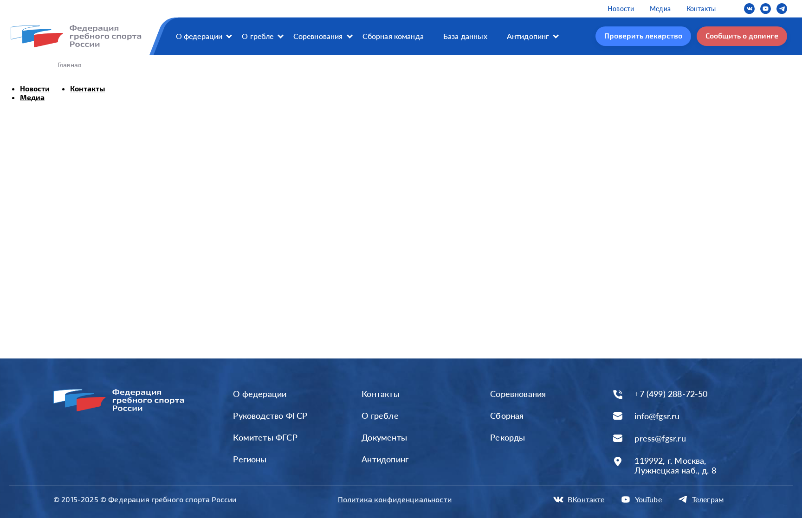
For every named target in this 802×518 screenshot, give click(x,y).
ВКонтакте (586, 499)
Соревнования (318, 36)
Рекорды (507, 437)
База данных (465, 36)
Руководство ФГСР (270, 415)
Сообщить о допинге (741, 35)
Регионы (249, 459)
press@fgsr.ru (660, 438)
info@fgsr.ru (656, 416)
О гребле (257, 36)
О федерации (199, 36)
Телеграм (708, 499)
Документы (384, 437)
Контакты (701, 9)
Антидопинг (528, 36)
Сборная (507, 415)
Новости (621, 9)
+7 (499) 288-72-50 (670, 394)
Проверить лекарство (643, 35)
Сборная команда (393, 36)
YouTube (648, 499)
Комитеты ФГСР (265, 437)
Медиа (660, 9)
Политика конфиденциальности (395, 499)
